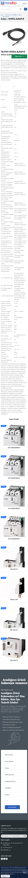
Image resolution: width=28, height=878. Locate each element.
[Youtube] (7, 859)
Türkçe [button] (24, 3)
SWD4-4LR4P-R (5, 16)
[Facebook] (2, 859)
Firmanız (7, 768)
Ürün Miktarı (8, 788)
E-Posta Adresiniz (9, 761)
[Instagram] (4, 859)
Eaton (2, 15)
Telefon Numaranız (9, 774)
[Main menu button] (25, 9)
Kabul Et (5, 876)
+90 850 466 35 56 (7, 847)
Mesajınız (7, 794)
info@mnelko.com (6, 850)
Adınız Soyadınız (9, 754)
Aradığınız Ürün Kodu (10, 781)
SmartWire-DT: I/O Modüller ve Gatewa (13, 15)
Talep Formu (18, 56)
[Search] (20, 9)
